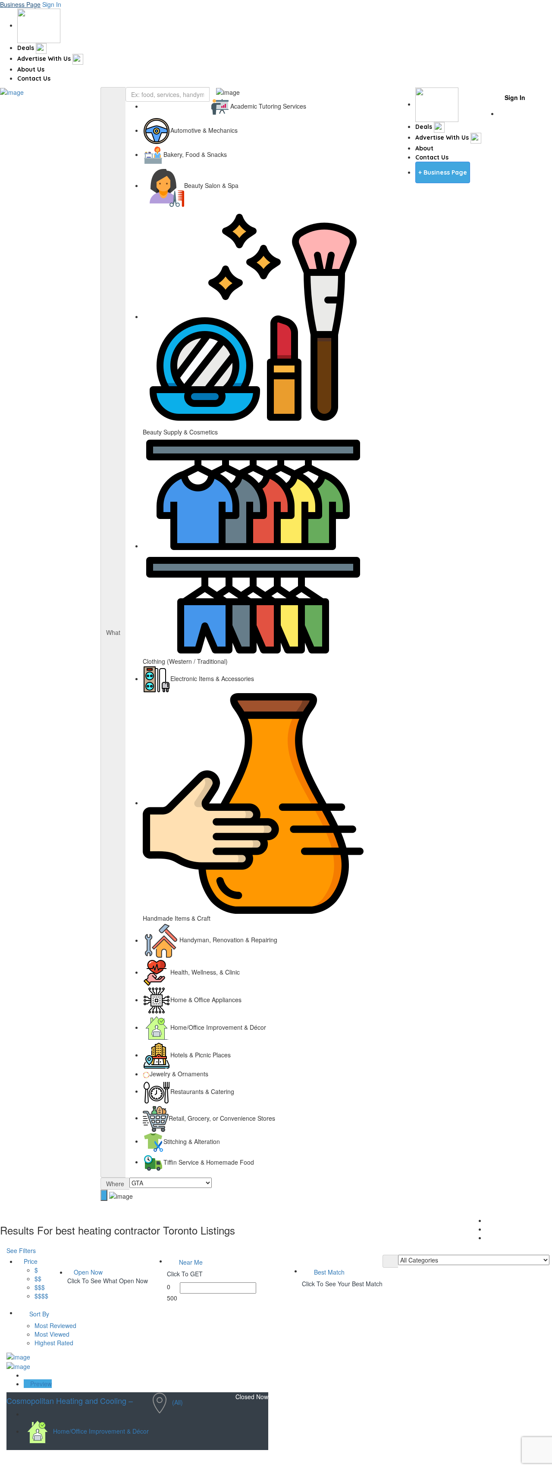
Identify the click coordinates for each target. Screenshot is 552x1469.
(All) (177, 1402)
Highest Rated (53, 1342)
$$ (37, 1278)
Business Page (20, 4)
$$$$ (41, 1295)
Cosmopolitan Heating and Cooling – (69, 1400)
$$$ (39, 1287)
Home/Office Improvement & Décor (101, 1431)
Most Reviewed (55, 1325)
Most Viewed (51, 1334)
